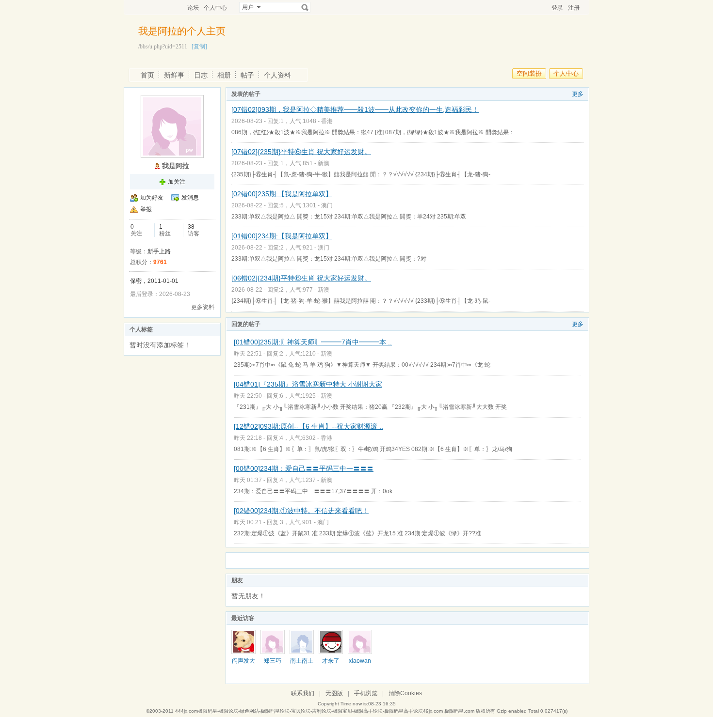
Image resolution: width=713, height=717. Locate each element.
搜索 (305, 7)
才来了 (331, 660)
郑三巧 (272, 660)
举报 (146, 209)
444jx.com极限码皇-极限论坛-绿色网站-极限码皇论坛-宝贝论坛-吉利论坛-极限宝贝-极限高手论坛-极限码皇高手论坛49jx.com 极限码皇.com (324, 711)
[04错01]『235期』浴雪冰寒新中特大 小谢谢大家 (308, 384)
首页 (147, 75)
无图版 (334, 693)
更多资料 (202, 307)
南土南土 (301, 660)
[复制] (199, 46)
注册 (574, 8)
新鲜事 (174, 75)
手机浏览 (365, 693)
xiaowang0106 (360, 664)
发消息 (190, 197)
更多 (577, 94)
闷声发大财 (243, 664)
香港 (327, 121)
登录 (557, 8)
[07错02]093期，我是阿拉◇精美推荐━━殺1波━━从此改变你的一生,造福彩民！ (355, 109)
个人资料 (277, 75)
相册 (224, 75)
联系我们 (302, 693)
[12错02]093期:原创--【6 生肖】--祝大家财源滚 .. (308, 426)
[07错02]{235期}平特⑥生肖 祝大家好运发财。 (301, 152)
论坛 (193, 8)
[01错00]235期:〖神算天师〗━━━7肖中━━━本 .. (313, 342)
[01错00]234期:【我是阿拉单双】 (281, 236)
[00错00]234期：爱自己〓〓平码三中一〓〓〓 (303, 468)
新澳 (323, 163)
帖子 (247, 75)
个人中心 (215, 8)
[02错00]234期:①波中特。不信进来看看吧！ (301, 510)
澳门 (327, 205)
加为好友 (151, 197)
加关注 (176, 181)
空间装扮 (529, 73)
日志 (201, 75)
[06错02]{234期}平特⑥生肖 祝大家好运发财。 (301, 278)
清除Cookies (405, 693)
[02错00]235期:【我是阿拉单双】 (281, 194)
